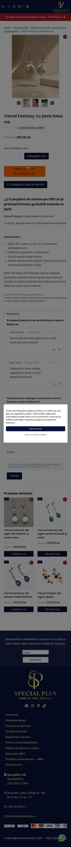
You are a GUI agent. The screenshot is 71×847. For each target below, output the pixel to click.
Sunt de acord (35, 429)
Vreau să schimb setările (36, 435)
